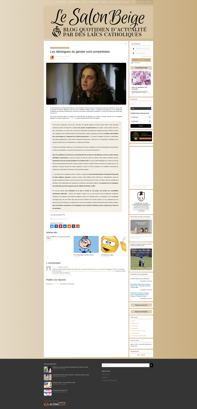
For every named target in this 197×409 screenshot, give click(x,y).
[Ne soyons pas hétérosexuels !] (48, 395)
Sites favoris (135, 333)
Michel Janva (60, 56)
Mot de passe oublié (146, 56)
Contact (84, 2)
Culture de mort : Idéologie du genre (60, 47)
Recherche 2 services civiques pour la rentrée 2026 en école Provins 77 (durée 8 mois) (139, 294)
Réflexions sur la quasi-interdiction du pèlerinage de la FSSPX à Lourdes (70, 367)
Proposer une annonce (141, 305)
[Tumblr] (73, 226)
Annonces (104, 2)
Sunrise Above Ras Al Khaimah (139, 278)
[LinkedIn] (65, 226)
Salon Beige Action (74, 2)
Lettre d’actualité (93, 2)
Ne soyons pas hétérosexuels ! (60, 390)
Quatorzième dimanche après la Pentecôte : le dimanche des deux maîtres (71, 374)
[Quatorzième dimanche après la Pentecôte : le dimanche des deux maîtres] (48, 380)
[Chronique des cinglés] (113, 252)
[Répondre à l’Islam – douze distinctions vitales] (48, 387)
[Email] (78, 226)
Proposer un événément (141, 311)
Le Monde (72, 118)
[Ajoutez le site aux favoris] (141, 355)
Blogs (63, 2)
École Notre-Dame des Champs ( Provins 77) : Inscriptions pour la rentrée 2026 (140, 286)
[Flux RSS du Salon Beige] (142, 355)
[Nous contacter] (139, 355)
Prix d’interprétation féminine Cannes (84, 255)
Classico (54, 267)
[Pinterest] (60, 226)
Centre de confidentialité (139, 335)
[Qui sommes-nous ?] (138, 355)
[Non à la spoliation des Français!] (141, 84)
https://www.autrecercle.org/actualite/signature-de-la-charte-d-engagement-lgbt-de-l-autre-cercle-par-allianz (88, 271)
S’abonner (135, 326)
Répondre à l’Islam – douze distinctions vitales (64, 382)
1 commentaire (58, 58)
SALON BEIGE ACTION (141, 67)
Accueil (59, 2)
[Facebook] (56, 226)
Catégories (135, 328)
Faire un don (135, 323)
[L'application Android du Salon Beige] (144, 355)
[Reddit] (69, 226)
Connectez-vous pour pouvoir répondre (61, 274)
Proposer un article (115, 2)
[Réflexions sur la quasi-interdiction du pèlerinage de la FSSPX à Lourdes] (48, 372)
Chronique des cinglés (107, 255)
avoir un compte (56, 283)
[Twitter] (52, 226)
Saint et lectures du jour (139, 330)
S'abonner (105, 377)
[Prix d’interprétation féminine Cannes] (86, 252)
